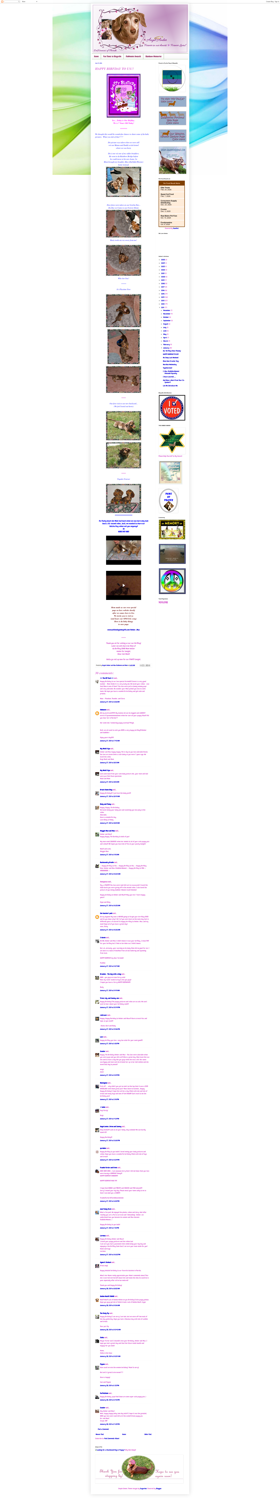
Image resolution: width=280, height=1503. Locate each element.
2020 (163, 277)
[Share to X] (145, 665)
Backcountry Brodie (107, 862)
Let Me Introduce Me (170, 386)
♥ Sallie (102, 1107)
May (165, 334)
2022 (163, 270)
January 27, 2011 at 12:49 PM (110, 1007)
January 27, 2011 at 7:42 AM (110, 741)
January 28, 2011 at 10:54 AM (110, 1356)
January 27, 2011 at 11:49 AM (110, 990)
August (166, 324)
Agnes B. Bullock (105, 1262)
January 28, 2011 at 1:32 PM (109, 1385)
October (166, 317)
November (167, 314)
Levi (101, 1037)
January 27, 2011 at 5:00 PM (110, 1140)
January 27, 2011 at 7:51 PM (109, 1228)
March (165, 341)
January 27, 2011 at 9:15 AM (109, 854)
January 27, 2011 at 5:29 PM (109, 1160)
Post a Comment (103, 1429)
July (165, 327)
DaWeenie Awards (133, 56)
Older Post (147, 1434)
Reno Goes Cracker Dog (171, 361)
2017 (163, 287)
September (167, 320)
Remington (103, 1083)
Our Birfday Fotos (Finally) (172, 351)
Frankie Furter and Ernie (108, 1167)
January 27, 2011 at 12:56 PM (110, 1029)
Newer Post (100, 1434)
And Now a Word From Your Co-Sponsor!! (174, 381)
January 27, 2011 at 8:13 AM (109, 762)
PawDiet (176, 228)
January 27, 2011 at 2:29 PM (109, 1075)
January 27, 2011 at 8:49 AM (110, 796)
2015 (163, 294)
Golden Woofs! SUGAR (107, 1296)
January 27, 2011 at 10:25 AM (110, 905)
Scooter (102, 1051)
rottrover (103, 1015)
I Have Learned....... (169, 377)
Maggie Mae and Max (107, 831)
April (165, 337)
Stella (102, 1337)
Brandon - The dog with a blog (110, 974)
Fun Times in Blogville (112, 56)
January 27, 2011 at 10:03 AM (110, 874)
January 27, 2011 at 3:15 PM (109, 1099)
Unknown (103, 710)
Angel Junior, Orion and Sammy (110, 1126)
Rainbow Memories (154, 56)
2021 (163, 273)
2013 (163, 300)
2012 (163, 304)
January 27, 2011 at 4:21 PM (109, 1119)
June (165, 331)
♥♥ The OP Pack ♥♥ (107, 678)
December (167, 310)
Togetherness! (167, 368)
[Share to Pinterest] (149, 665)
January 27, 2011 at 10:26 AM (110, 930)
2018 (163, 283)
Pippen (102, 1364)
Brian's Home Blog (106, 790)
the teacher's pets (106, 913)
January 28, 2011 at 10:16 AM (110, 1305)
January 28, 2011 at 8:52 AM (110, 1288)
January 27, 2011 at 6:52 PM (109, 1201)
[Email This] (141, 665)
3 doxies (103, 937)
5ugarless (143, 1488)
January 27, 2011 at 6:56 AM (110, 702)
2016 (163, 290)
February (166, 344)
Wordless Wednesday (170, 364)
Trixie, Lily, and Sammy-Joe (109, 998)
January (166, 348)
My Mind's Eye (105, 748)
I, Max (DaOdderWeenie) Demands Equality (171, 372)
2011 (162, 307)
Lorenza (103, 1236)
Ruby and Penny (105, 804)
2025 (163, 260)
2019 (163, 280)
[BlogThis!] (143, 665)
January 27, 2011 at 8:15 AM (109, 782)
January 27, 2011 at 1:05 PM (109, 1043)
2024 (163, 263)
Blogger (159, 1488)
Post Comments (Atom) (111, 1438)
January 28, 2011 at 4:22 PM (110, 1424)
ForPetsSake (104, 1393)
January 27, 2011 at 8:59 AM (110, 823)
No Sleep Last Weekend (170, 357)
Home (96, 56)
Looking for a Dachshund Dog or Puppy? (111, 1450)
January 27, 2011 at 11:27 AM (110, 966)
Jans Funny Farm (105, 1209)
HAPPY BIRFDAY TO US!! (171, 354)
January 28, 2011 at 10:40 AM (110, 1329)
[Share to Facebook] (147, 665)
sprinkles (103, 1148)
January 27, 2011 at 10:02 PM (110, 1254)
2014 (163, 297)
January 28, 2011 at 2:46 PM (110, 1400)
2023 (163, 266)
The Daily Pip (104, 1313)
